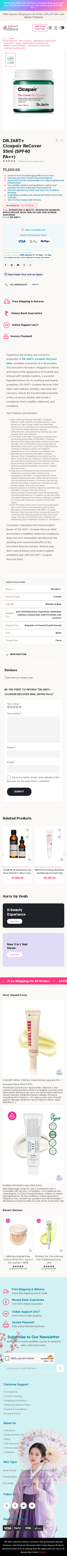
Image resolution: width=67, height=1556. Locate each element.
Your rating (13, 704)
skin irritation (30, 212)
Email (11, 762)
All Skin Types (48, 1470)
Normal (22, 1483)
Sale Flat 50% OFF (14, 1434)
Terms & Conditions (16, 1409)
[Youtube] (18, 265)
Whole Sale (11, 1447)
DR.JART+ (15, 217)
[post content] (17, 843)
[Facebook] (5, 265)
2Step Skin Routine (10, 867)
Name (11, 747)
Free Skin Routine (40, 27)
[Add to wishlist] (27, 830)
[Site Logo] (10, 28)
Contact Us (11, 1391)
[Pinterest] (12, 265)
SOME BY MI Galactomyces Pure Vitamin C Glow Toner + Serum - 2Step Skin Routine (17, 874)
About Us (10, 1430)
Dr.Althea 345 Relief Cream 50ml (19, 1185)
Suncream (9, 215)
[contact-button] (60, 1368)
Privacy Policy (12, 1413)
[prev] (56, 140)
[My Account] (56, 27)
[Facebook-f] (15, 1505)
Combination (10, 1476)
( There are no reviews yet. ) (30, 161)
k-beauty (28, 210)
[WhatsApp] (30, 265)
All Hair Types (28, 1470)
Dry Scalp (8, 1483)
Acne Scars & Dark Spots (44, 867)
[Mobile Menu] (50, 28)
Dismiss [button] (42, 1552)
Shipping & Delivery (16, 1400)
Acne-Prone (9, 1470)
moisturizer (11, 212)
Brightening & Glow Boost (29, 867)
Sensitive (45, 1483)
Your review (14, 713)
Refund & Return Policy (17, 1405)
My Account (11, 1443)
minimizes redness (48, 210)
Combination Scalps (32, 1476)
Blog (7, 1439)
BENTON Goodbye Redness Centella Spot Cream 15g (49, 871)
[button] (2, 854)
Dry (50, 1476)
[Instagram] (24, 265)
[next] (61, 140)
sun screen (49, 212)
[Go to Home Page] (3, 38)
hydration (15, 210)
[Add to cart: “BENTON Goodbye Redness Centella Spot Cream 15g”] (59, 837)
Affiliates (10, 1452)
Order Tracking (13, 1396)
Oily (33, 1483)
